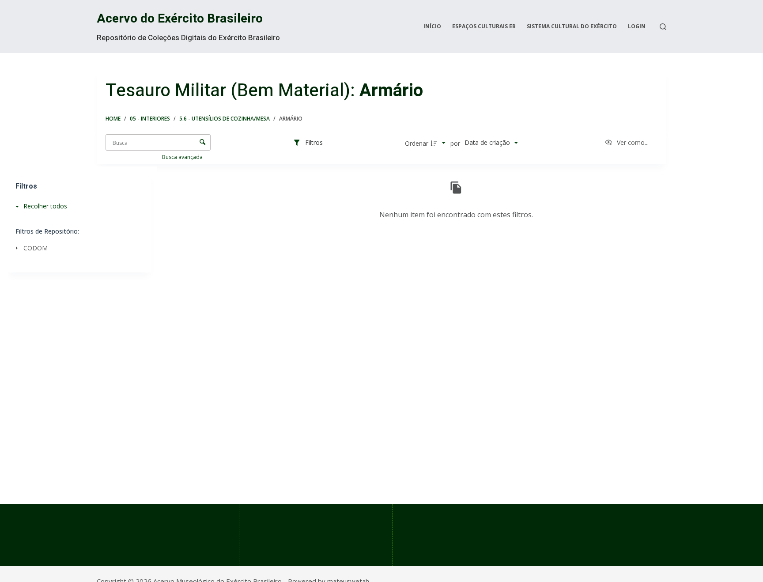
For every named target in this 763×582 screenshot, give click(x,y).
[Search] (663, 26)
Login (637, 26)
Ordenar (416, 143)
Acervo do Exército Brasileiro (180, 19)
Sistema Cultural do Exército (572, 26)
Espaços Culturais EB (484, 26)
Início (432, 26)
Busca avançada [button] (183, 157)
